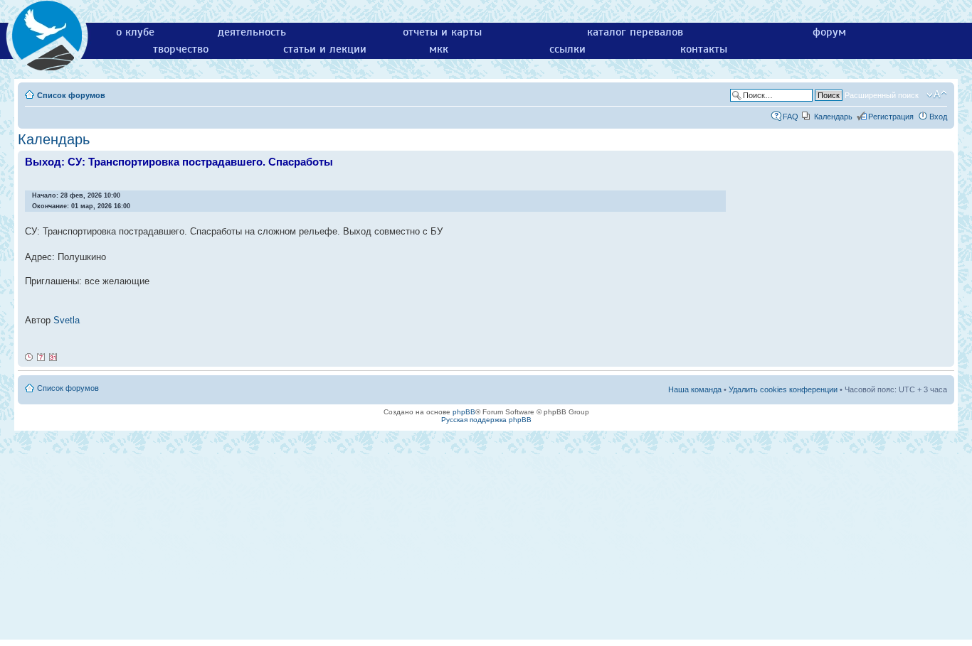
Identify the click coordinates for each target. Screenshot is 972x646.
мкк (438, 49)
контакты (703, 49)
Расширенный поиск (882, 95)
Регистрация (891, 116)
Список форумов (71, 95)
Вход (938, 116)
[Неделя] (41, 357)
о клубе (135, 32)
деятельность (252, 32)
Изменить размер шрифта (936, 94)
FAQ (790, 116)
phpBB (464, 412)
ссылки (567, 49)
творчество (180, 49)
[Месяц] (53, 357)
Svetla (66, 320)
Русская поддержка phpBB (486, 420)
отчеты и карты (442, 32)
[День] (29, 357)
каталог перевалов (635, 32)
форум (829, 32)
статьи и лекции (324, 49)
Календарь (833, 116)
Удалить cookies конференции (783, 389)
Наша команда (695, 389)
